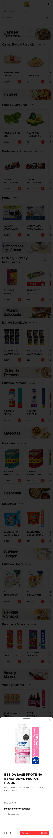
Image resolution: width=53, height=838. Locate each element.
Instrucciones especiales (17, 808)
